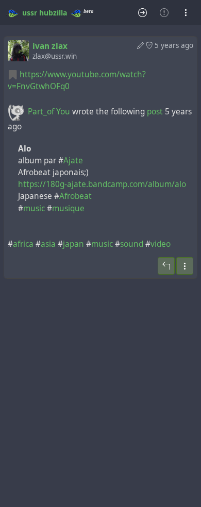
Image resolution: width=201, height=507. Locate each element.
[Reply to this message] (166, 266)
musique (68, 208)
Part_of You (49, 111)
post (156, 111)
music (34, 208)
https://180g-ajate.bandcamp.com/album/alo (102, 184)
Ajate (73, 160)
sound (131, 244)
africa (23, 244)
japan (73, 244)
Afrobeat (75, 196)
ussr (29, 13)
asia (48, 244)
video (160, 244)
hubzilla (53, 13)
